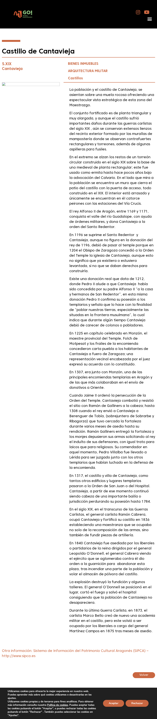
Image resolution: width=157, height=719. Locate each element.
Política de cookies (57, 705)
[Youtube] (146, 12)
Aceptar (113, 703)
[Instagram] (138, 12)
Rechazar (137, 703)
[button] (149, 19)
